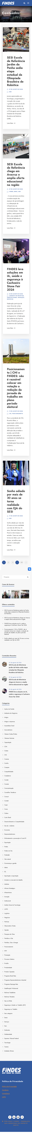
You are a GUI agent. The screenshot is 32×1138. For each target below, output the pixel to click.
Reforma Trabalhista (9, 993)
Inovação (21, 297)
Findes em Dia (8, 851)
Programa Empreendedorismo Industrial (15, 980)
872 (22, 562)
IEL (5, 872)
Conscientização (8, 788)
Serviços (6, 1022)
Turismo (6, 1047)
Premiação (7, 955)
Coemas (6, 759)
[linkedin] (14, 1117)
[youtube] (18, 1117)
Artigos (6, 717)
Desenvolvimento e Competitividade (14, 822)
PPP (5, 951)
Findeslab (7, 855)
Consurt (6, 797)
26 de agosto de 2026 (16, 294)
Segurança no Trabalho (10, 1009)
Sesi (10, 92)
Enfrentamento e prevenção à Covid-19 (15, 838)
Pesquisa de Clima (9, 934)
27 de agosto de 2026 (16, 89)
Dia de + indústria (9, 826)
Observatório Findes (10, 926)
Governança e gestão (10, 863)
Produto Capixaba (9, 972)
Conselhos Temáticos (10, 792)
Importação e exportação (11, 876)
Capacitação (7, 742)
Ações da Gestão (9, 709)
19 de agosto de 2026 (16, 411)
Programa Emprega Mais (11, 984)
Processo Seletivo (9, 959)
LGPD (6, 909)
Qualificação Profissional (11, 988)
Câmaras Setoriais (9, 738)
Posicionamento (17, 413)
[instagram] (22, 1117)
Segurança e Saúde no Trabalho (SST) (15, 1005)
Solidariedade (8, 1034)
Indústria (6, 884)
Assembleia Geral (9, 726)
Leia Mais (10, 123)
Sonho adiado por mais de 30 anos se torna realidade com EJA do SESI (16, 639)
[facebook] (9, 1117)
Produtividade (8, 968)
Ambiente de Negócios (16, 296)
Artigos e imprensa (9, 722)
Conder (6, 780)
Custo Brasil (7, 817)
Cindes (6, 751)
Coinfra (6, 763)
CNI (10, 413)
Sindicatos (7, 1030)
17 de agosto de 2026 (16, 516)
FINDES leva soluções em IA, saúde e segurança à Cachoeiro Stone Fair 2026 (15, 279)
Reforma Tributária (9, 997)
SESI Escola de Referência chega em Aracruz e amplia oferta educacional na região (16, 174)
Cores (6, 809)
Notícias (6, 922)
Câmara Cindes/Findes (10, 734)
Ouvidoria (5, 1090)
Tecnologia (7, 1043)
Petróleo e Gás (8, 938)
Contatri (6, 801)
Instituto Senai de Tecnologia (12, 905)
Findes (11, 191)
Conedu (6, 784)
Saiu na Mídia (8, 1001)
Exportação (7, 842)
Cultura (6, 813)
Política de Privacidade (9, 1087)
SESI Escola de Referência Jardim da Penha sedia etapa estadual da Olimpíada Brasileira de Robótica (16, 611)
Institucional (7, 901)
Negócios (10, 299)
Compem (6, 767)
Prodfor (6, 963)
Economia (7, 830)
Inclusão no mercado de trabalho (13, 880)
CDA (5, 747)
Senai (15, 191)
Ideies (6, 867)
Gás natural (7, 859)
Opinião (6, 930)
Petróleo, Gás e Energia (11, 942)
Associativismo (12, 297)
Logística (6, 913)
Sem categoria (8, 1013)
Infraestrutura (8, 892)
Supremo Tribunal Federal (11, 1038)
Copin (6, 805)
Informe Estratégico (9, 888)
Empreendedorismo (9, 834)
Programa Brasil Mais (10, 976)
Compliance (7, 776)
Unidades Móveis (9, 1051)
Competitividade (8, 772)
